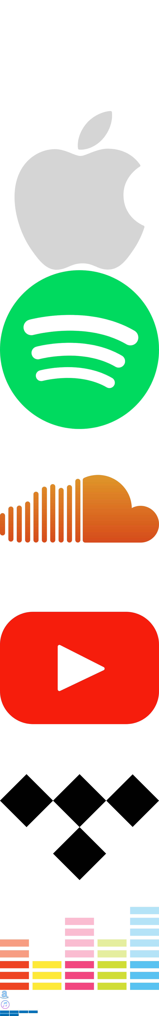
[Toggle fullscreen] (23, 1011)
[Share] (14, 1011)
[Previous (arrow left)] (4, 1014)
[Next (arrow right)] (14, 1014)
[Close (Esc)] (4, 1011)
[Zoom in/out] (33, 1011)
